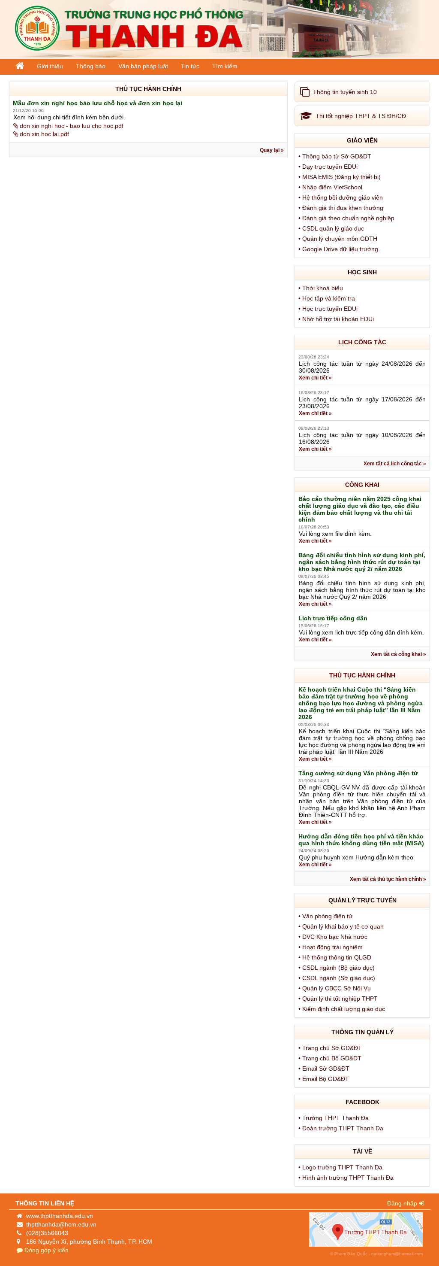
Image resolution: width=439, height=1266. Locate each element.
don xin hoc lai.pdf (43, 134)
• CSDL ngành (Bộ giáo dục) (337, 967)
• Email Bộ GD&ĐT (324, 1078)
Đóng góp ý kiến (46, 1250)
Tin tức (190, 66)
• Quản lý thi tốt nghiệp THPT (338, 998)
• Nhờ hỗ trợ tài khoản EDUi (337, 319)
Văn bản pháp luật (143, 66)
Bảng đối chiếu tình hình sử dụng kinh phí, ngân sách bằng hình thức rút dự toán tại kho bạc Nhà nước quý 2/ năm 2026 (361, 562)
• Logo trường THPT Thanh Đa (341, 1167)
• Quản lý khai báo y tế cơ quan (341, 926)
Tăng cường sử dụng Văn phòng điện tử (358, 773)
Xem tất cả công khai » (398, 654)
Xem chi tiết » (315, 378)
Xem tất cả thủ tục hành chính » (388, 879)
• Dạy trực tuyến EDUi (328, 166)
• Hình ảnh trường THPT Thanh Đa (346, 1177)
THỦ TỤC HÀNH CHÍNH (362, 675)
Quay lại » (272, 150)
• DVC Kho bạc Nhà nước (333, 936)
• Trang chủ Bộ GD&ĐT (330, 1058)
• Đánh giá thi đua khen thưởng (341, 207)
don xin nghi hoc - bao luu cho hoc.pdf (70, 125)
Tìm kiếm (225, 66)
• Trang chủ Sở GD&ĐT (331, 1047)
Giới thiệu (50, 66)
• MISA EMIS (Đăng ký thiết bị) (340, 176)
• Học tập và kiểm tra (327, 298)
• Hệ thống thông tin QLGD (335, 957)
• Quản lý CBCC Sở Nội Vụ (335, 988)
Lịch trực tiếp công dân (332, 618)
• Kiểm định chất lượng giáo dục (342, 1008)
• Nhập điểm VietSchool (331, 187)
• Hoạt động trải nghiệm (331, 947)
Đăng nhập (403, 1203)
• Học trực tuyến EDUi (328, 308)
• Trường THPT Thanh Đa (334, 1117)
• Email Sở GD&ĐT (324, 1068)
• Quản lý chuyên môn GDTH (338, 238)
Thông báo (90, 66)
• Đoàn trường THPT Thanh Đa (341, 1128)
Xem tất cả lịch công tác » (395, 464)
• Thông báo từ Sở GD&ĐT (335, 156)
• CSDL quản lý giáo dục (332, 228)
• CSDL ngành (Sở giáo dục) (337, 978)
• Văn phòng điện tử (326, 916)
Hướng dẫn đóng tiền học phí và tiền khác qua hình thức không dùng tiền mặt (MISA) (361, 840)
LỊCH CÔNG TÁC (362, 342)
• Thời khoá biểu (321, 288)
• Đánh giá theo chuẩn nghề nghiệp (347, 218)
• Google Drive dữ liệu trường (339, 249)
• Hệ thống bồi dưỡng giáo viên (341, 197)
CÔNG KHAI (362, 484)
